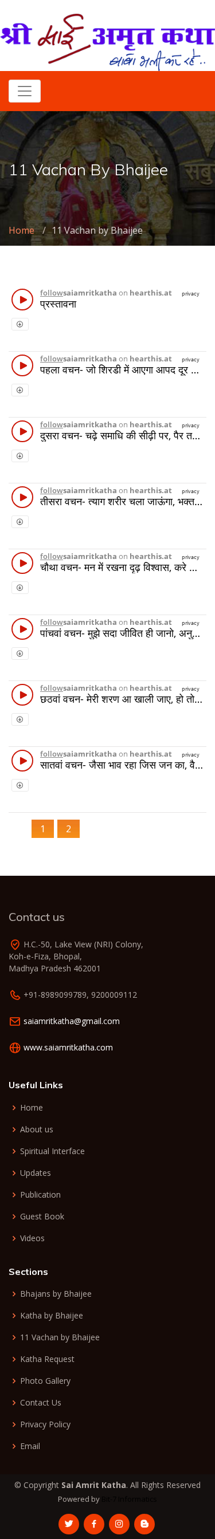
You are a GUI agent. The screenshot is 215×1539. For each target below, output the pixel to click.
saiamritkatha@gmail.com (72, 1020)
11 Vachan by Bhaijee (60, 1337)
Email (30, 1446)
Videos (32, 1238)
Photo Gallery (45, 1381)
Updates (35, 1173)
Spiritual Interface (52, 1151)
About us (36, 1129)
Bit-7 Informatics (129, 1499)
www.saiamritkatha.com (68, 1047)
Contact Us (40, 1403)
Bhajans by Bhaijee (56, 1294)
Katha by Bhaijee (51, 1316)
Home (21, 230)
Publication (40, 1195)
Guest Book (42, 1217)
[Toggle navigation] (25, 91)
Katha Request (47, 1359)
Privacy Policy (45, 1424)
